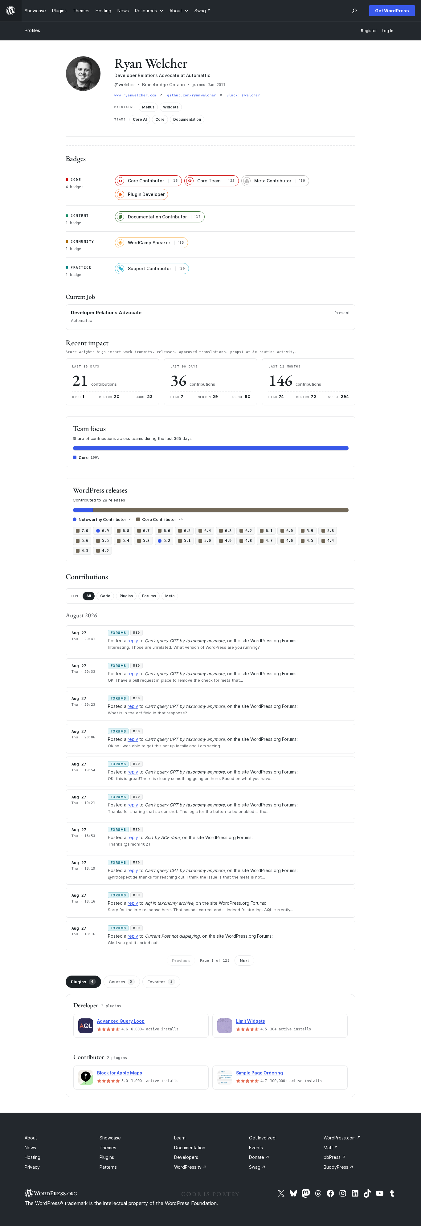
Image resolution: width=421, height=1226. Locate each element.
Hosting (32, 1157)
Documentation (189, 1147)
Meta (169, 596)
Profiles (32, 30)
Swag (257, 1167)
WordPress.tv (190, 1167)
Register (369, 30)
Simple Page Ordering (259, 1072)
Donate (259, 1157)
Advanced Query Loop (121, 1021)
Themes (108, 1147)
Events (256, 1147)
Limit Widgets (250, 1021)
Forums (149, 596)
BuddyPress (339, 1167)
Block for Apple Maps (119, 1072)
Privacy (32, 1167)
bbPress (335, 1157)
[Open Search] (354, 11)
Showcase (110, 1137)
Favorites (160, 981)
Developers (186, 1157)
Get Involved (262, 1137)
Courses (120, 981)
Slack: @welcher (243, 95)
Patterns (108, 1167)
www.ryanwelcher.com (136, 95)
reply (133, 640)
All (88, 596)
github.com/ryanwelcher (192, 95)
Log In (387, 30)
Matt (331, 1147)
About (31, 1137)
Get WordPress (392, 10)
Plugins (126, 596)
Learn (180, 1137)
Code (105, 596)
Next (244, 960)
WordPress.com (342, 1137)
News (30, 1147)
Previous (181, 960)
